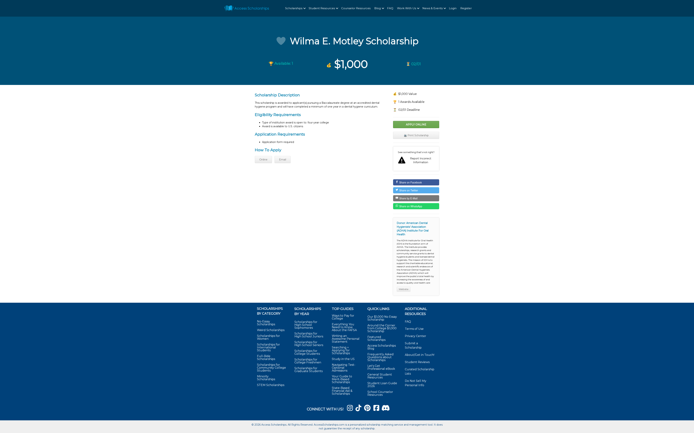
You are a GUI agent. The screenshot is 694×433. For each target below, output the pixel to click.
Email (282, 159)
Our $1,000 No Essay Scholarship (382, 318)
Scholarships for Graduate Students (308, 369)
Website (403, 289)
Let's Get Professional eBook (381, 367)
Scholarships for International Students (268, 347)
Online (263, 159)
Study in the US (343, 359)
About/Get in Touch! (419, 355)
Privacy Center (415, 336)
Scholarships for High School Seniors (308, 343)
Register (466, 8)
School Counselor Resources (380, 393)
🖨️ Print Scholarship (416, 135)
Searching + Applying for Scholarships (341, 350)
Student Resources (322, 8)
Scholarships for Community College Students (271, 367)
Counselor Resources (355, 8)
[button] (304, 8)
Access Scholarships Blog (381, 347)
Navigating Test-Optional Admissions (343, 367)
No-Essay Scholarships (266, 323)
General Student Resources (379, 376)
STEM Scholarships (270, 385)
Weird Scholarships (270, 330)
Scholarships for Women (268, 337)
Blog (377, 8)
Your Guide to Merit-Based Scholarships (342, 379)
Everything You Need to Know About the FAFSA (344, 327)
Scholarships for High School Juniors (308, 335)
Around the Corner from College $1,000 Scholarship (382, 328)
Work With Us (406, 8)
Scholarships (293, 8)
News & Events (432, 8)
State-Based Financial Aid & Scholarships (342, 390)
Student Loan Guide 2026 (382, 384)
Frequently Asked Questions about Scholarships (380, 357)
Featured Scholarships (376, 338)
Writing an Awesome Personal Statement (345, 338)
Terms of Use (414, 329)
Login (453, 8)
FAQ (390, 8)
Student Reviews (417, 362)
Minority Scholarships (266, 378)
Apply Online (416, 124)
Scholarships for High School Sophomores (305, 324)
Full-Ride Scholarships (266, 357)
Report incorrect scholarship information (416, 158)
